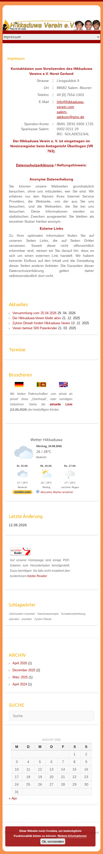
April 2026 (19, 663)
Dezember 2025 (23, 670)
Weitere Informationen (72, 836)
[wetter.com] (22, 493)
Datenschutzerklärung (35, 165)
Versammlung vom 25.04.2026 (34, 313)
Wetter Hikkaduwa (46, 439)
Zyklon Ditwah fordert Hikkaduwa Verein (41, 323)
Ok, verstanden (53, 841)
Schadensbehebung (73, 613)
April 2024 (19, 684)
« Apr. (13, 798)
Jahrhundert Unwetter (22, 613)
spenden (14, 619)
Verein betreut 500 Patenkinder (34, 328)
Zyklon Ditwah (43, 619)
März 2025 (20, 677)
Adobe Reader (37, 576)
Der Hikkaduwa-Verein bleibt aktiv (36, 318)
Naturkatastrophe (48, 613)
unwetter (27, 619)
